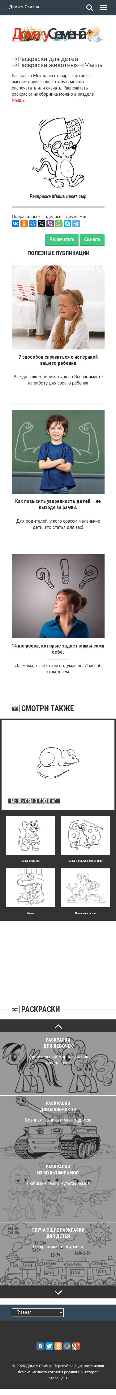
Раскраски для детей (48, 59)
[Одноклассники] (24, 223)
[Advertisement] (58, 959)
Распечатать (61, 239)
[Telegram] (76, 223)
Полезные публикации (58, 253)
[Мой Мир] (33, 223)
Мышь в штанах (30, 860)
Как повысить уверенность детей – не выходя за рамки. (58, 504)
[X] (41, 223)
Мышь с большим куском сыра (85, 860)
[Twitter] (49, 1346)
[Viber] (50, 223)
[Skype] (67, 223)
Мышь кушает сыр (85, 913)
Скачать (92, 239)
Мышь (93, 65)
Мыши (30, 913)
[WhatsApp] (58, 223)
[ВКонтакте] (15, 223)
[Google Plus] (76, 1346)
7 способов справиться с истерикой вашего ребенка (58, 360)
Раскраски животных (48, 65)
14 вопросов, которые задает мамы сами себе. (58, 649)
